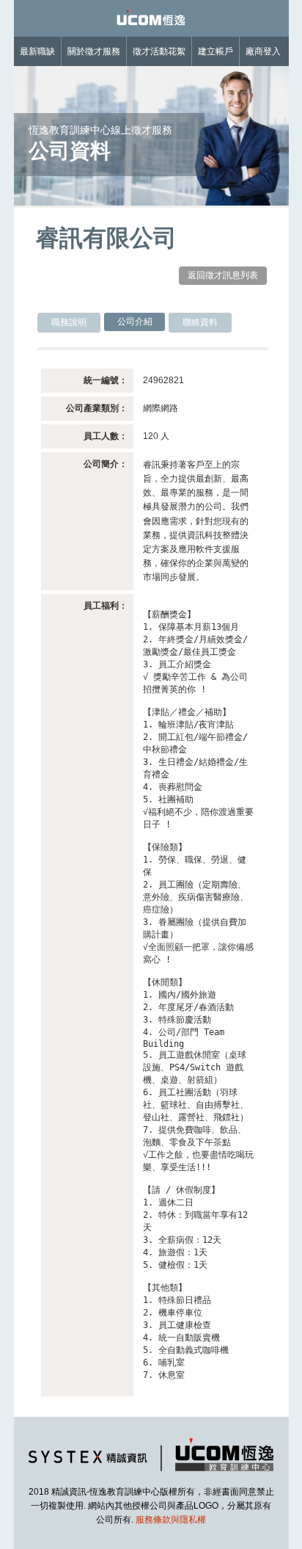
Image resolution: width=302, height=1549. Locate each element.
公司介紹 (134, 321)
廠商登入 (263, 51)
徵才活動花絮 (159, 51)
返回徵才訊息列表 (223, 275)
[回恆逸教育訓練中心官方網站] (151, 1474)
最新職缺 (37, 51)
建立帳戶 (215, 51)
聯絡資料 (200, 322)
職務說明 (68, 322)
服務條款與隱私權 (171, 1519)
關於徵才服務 (93, 51)
